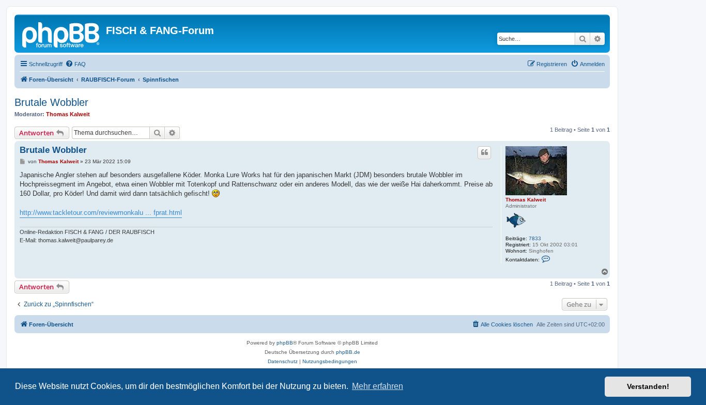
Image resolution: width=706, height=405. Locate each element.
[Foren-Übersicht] (61, 33)
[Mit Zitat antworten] (484, 152)
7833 (535, 238)
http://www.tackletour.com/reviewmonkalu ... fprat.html (101, 212)
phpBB (285, 343)
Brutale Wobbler (51, 102)
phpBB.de (348, 352)
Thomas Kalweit (68, 114)
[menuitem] (75, 64)
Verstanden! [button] (648, 386)
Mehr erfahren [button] (377, 386)
